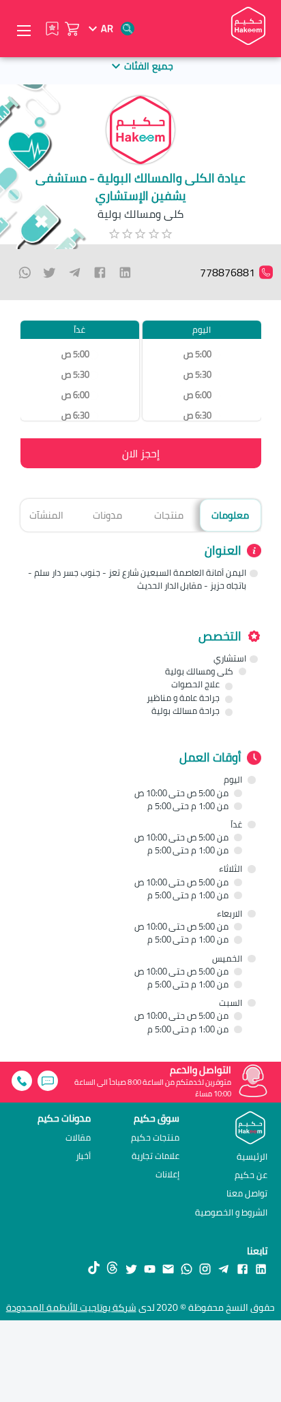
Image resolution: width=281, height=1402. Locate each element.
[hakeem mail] (168, 1268)
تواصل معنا (246, 1193)
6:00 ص (197, 395)
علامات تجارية (155, 1156)
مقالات (78, 1137)
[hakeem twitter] (131, 1268)
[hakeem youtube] (149, 1268)
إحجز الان (141, 453)
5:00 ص (197, 354)
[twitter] (49, 272)
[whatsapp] (25, 272)
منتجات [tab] (168, 515)
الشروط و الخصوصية (231, 1212)
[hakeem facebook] (242, 1268)
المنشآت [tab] (46, 515)
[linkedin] (125, 272)
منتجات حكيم (155, 1137)
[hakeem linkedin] (260, 1268)
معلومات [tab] (230, 515)
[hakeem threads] (112, 1268)
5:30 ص (197, 374)
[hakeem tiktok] (93, 1268)
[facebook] (100, 272)
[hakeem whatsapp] (186, 1268)
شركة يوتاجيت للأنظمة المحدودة (71, 1307)
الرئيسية (252, 1156)
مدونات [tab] (107, 515)
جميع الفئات (148, 65)
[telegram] (75, 272)
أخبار (83, 1156)
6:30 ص (197, 415)
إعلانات (167, 1174)
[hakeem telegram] (223, 1268)
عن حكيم (251, 1175)
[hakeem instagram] (204, 1268)
